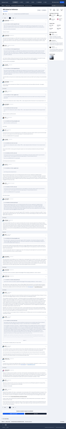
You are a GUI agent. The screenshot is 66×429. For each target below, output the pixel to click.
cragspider (6, 64)
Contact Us (3, 427)
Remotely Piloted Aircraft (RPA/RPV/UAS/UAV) (21, 13)
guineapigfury (7, 81)
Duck (5, 117)
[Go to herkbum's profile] (3, 13)
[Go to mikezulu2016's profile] (3, 270)
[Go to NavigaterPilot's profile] (3, 21)
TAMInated (53, 19)
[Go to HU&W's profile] (3, 317)
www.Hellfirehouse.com (38, 286)
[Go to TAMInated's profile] (50, 19)
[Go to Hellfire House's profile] (3, 276)
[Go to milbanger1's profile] (3, 220)
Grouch (6, 91)
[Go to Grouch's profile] (3, 91)
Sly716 (6, 292)
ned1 (14, 186)
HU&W (6, 316)
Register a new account (13, 413)
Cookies (7, 427)
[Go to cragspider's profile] (3, 65)
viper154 (6, 164)
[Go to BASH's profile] (3, 235)
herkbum (5, 13)
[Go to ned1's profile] (3, 130)
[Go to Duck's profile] (3, 118)
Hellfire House (7, 358)
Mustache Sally (7, 370)
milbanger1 (6, 220)
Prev (5, 407)
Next (13, 407)
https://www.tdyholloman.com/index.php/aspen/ (19, 396)
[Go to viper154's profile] (3, 165)
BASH (6, 234)
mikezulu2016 (7, 269)
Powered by (60, 427)
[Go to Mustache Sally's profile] (3, 370)
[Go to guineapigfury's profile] (3, 82)
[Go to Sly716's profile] (3, 293)
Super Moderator (10, 117)
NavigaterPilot (7, 20)
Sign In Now (36, 413)
